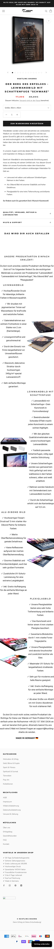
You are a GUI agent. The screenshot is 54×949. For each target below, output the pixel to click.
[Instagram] (10, 885)
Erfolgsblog (7, 832)
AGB (5, 797)
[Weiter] (46, 72)
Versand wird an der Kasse (29, 100)
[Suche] (46, 11)
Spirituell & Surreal (10, 771)
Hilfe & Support (12, 222)
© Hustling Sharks (27, 919)
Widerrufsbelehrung (11, 806)
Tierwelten (7, 775)
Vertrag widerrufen (41, 944)
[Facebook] (4, 885)
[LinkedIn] (21, 885)
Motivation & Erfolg (10, 759)
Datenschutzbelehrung (12, 810)
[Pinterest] (15, 885)
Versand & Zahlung (10, 814)
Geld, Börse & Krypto (11, 763)
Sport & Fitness (9, 767)
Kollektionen (8, 784)
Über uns (6, 827)
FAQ (5, 840)
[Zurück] (7, 72)
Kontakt (6, 844)
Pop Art (6, 780)
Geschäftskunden (10, 836)
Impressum (7, 801)
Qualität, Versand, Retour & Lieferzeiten (20, 213)
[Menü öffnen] (3, 11)
